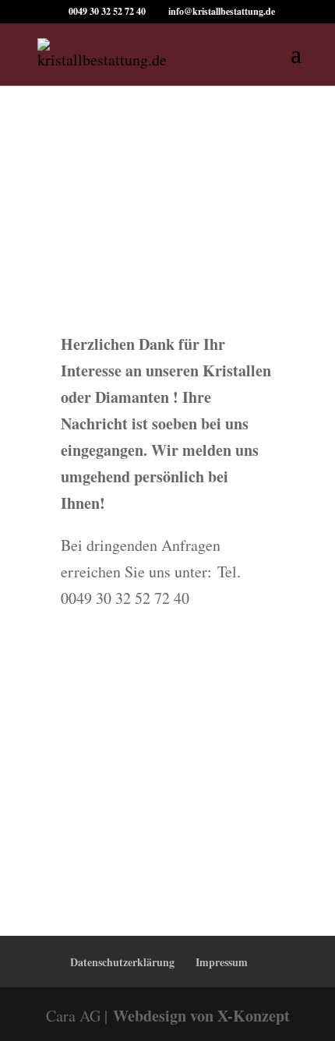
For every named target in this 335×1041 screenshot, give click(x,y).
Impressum (222, 962)
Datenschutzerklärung (122, 962)
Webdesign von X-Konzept (201, 1015)
